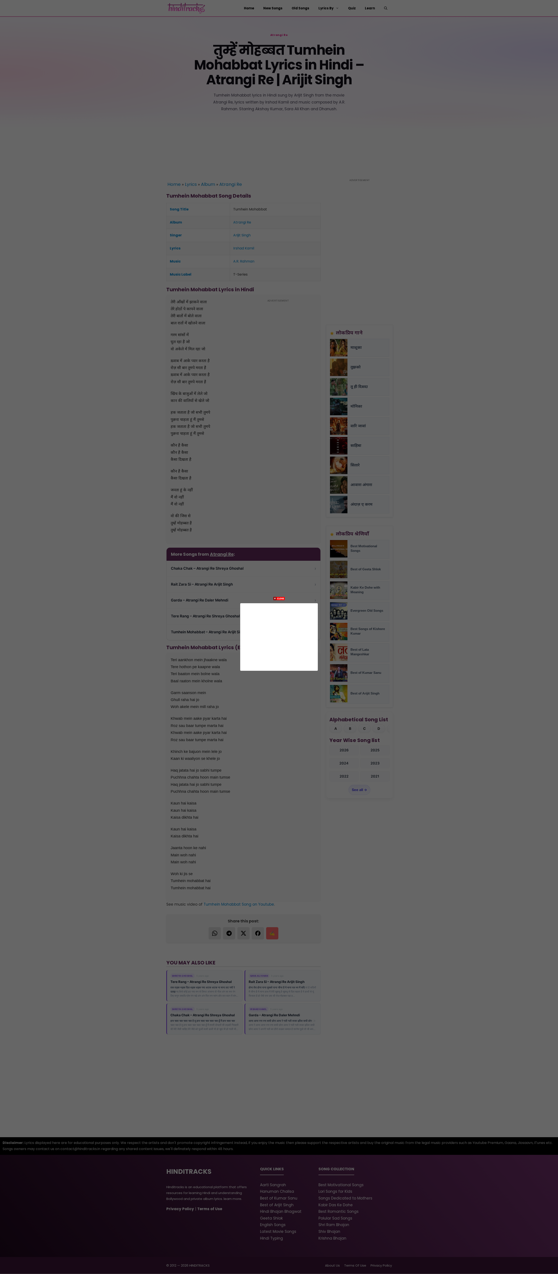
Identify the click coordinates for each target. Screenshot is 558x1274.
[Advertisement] (279, 635)
